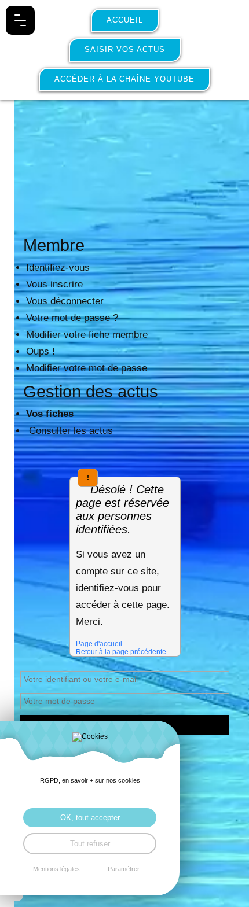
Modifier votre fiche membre (87, 334)
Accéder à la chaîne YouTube (124, 79)
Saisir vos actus (125, 49)
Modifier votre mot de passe (86, 368)
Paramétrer (124, 869)
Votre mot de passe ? (72, 317)
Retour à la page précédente (121, 652)
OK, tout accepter (90, 817)
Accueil (125, 20)
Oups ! (40, 351)
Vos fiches (50, 413)
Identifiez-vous (58, 267)
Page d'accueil (99, 644)
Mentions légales (56, 869)
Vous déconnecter (65, 301)
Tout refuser (90, 843)
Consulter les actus (69, 430)
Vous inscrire (54, 284)
